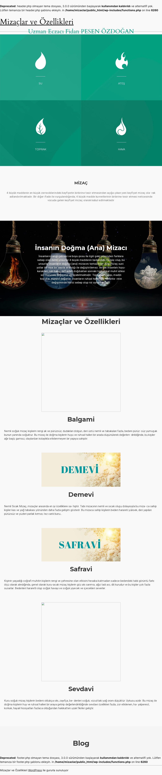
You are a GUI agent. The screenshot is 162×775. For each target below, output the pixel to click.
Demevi (81, 494)
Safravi (81, 569)
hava (121, 149)
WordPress (35, 770)
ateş (121, 83)
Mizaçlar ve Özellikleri (37, 22)
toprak (40, 149)
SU (40, 83)
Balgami (81, 419)
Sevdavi (81, 689)
